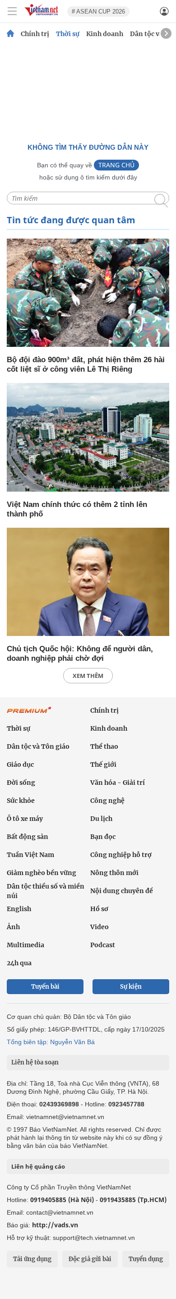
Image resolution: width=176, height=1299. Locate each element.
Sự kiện (131, 986)
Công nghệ (107, 801)
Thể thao (104, 746)
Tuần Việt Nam (30, 855)
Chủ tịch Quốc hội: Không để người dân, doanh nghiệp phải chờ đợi (80, 654)
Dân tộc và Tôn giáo (38, 746)
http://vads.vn (55, 1225)
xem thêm (88, 676)
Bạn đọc (103, 837)
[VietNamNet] (10, 34)
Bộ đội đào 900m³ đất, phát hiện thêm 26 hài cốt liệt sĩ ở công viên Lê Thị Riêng (86, 364)
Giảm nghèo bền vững (41, 873)
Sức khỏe (21, 801)
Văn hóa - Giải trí (117, 782)
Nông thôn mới (114, 873)
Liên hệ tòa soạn (35, 1062)
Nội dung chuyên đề (121, 891)
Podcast (102, 945)
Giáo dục (20, 764)
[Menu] (12, 11)
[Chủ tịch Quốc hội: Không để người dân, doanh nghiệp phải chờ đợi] (88, 582)
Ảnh (13, 927)
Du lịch (101, 819)
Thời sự (67, 34)
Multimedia (25, 945)
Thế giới (103, 764)
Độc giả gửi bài (90, 1259)
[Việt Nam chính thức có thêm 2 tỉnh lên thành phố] (88, 438)
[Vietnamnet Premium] (29, 714)
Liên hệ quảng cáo (38, 1166)
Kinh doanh (104, 34)
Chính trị (35, 34)
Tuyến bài (45, 986)
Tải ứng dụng (32, 1259)
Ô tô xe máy (25, 819)
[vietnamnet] (42, 16)
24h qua (19, 963)
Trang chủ (116, 165)
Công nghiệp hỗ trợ (121, 855)
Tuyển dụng (146, 1259)
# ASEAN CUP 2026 (98, 11)
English (19, 909)
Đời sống (21, 782)
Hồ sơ (99, 909)
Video (99, 927)
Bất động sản (27, 837)
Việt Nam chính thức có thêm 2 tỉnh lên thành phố (77, 509)
